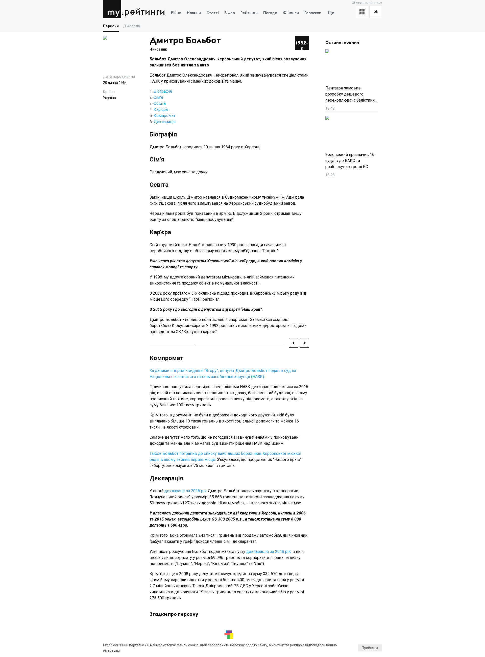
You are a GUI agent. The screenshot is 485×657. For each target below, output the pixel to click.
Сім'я (158, 97)
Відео (229, 13)
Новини (194, 13)
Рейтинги (144, 12)
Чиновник (158, 49)
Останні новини (342, 42)
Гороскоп (312, 13)
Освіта (160, 103)
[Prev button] (293, 343)
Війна (176, 13)
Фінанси (291, 13)
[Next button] (304, 343)
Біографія (163, 91)
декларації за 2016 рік (185, 490)
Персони (111, 26)
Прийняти (370, 648)
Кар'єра (161, 109)
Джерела (131, 26)
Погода (270, 13)
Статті (212, 13)
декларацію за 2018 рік (268, 551)
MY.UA (113, 9)
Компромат (164, 115)
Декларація (165, 121)
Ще (331, 13)
